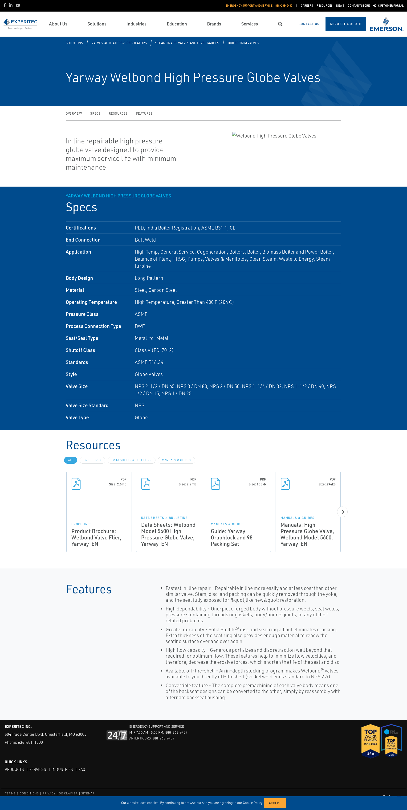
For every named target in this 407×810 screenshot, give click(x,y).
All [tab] (70, 460)
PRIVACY (49, 793)
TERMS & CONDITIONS (22, 793)
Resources (118, 113)
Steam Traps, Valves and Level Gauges (187, 43)
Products (14, 769)
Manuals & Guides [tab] (176, 460)
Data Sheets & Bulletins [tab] (131, 460)
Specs (95, 113)
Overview (74, 113)
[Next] (342, 511)
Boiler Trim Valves (243, 43)
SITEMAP (87, 793)
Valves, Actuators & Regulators (119, 43)
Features (144, 113)
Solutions (74, 43)
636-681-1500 (30, 742)
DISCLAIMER (68, 793)
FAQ (81, 769)
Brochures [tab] (92, 460)
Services (37, 769)
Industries (62, 769)
